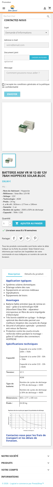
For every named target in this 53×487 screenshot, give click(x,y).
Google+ (28, 238)
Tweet (21, 238)
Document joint (11, 52)
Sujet (6, 27)
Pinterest (35, 238)
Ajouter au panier (29, 223)
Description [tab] (14, 274)
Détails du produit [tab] (34, 274)
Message (8, 67)
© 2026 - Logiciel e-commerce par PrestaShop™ (23, 483)
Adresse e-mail (11, 40)
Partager (14, 238)
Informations (10, 476)
